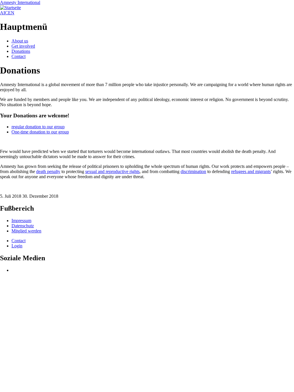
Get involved (23, 46)
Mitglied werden (26, 230)
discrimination (193, 171)
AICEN (7, 12)
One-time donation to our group (40, 131)
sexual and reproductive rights (112, 171)
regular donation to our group (38, 126)
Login (16, 245)
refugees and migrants (251, 171)
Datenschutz (22, 225)
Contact (18, 56)
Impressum (21, 220)
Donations (20, 51)
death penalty (48, 171)
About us (19, 40)
